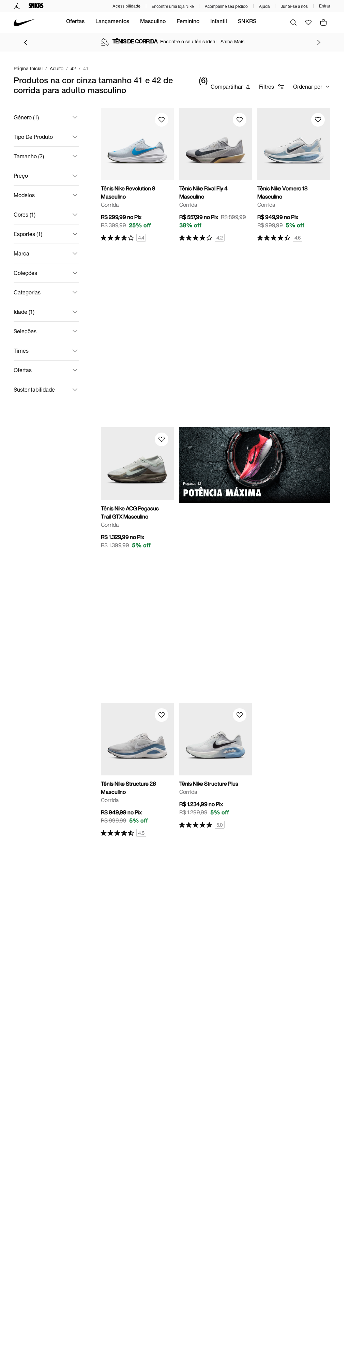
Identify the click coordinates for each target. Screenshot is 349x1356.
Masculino (153, 22)
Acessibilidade (126, 6)
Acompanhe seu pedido (226, 6)
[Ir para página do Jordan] (17, 6)
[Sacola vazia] (323, 22)
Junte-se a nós (294, 6)
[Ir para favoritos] (308, 22)
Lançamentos (112, 22)
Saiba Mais (232, 41)
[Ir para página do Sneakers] (36, 6)
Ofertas (75, 22)
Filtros (266, 86)
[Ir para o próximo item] (318, 42)
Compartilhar (227, 86)
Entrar (324, 6)
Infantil (218, 22)
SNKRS (247, 22)
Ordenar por (307, 86)
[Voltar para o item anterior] (25, 42)
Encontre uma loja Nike (173, 6)
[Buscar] (293, 22)
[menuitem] (75, 22)
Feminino (188, 22)
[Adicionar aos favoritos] (161, 120)
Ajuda (264, 6)
